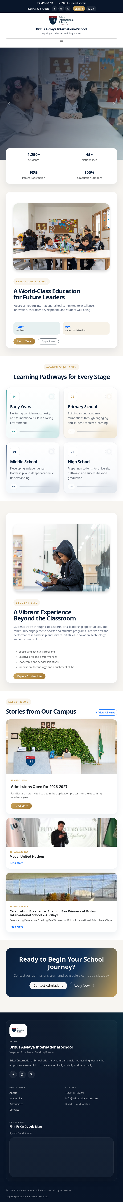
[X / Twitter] (67, 8)
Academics (15, 1098)
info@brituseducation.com (72, 2)
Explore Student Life (29, 676)
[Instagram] (61, 8)
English (79, 8)
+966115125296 (45, 2)
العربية (91, 8)
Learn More (24, 341)
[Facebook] (54, 8)
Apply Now (48, 341)
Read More (21, 806)
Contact (14, 1109)
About (13, 1093)
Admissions (16, 1104)
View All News (106, 712)
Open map (61, 1157)
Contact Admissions (48, 985)
